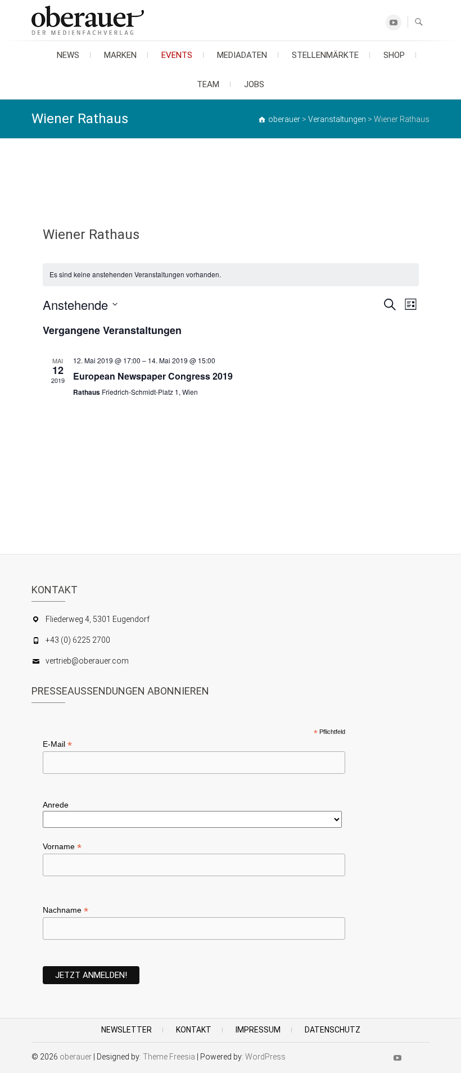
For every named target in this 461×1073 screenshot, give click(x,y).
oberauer (76, 1056)
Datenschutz (332, 1029)
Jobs (254, 84)
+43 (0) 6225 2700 (78, 639)
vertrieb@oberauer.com (87, 660)
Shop (394, 55)
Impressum (258, 1029)
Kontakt (193, 1029)
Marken (120, 55)
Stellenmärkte (325, 55)
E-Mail (57, 744)
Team (208, 84)
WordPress (265, 1056)
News (68, 55)
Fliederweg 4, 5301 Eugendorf (98, 619)
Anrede (56, 804)
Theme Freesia (169, 1056)
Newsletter (126, 1029)
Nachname (65, 910)
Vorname (62, 846)
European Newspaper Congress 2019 (153, 375)
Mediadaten (242, 55)
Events (176, 55)
